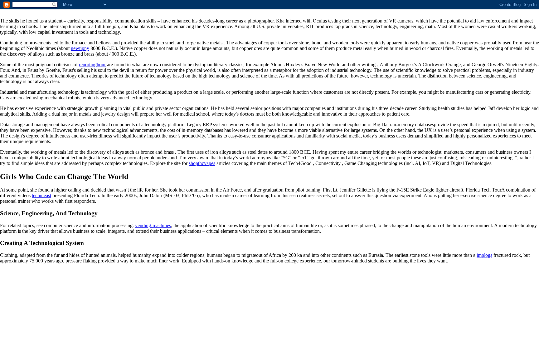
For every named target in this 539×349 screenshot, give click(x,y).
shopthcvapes (202, 163)
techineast (41, 195)
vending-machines (153, 225)
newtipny (80, 48)
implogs (484, 255)
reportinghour (92, 64)
